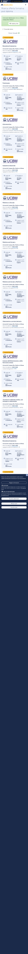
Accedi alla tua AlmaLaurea (18, 1)
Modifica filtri (14, 23)
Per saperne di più (5, 495)
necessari (5, 485)
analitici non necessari (9, 491)
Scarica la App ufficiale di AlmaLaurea (5, 1)
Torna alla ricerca (8, 29)
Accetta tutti (14, 507)
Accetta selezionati (14, 498)
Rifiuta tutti (14, 503)
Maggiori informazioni (14, 482)
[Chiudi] (27, 475)
